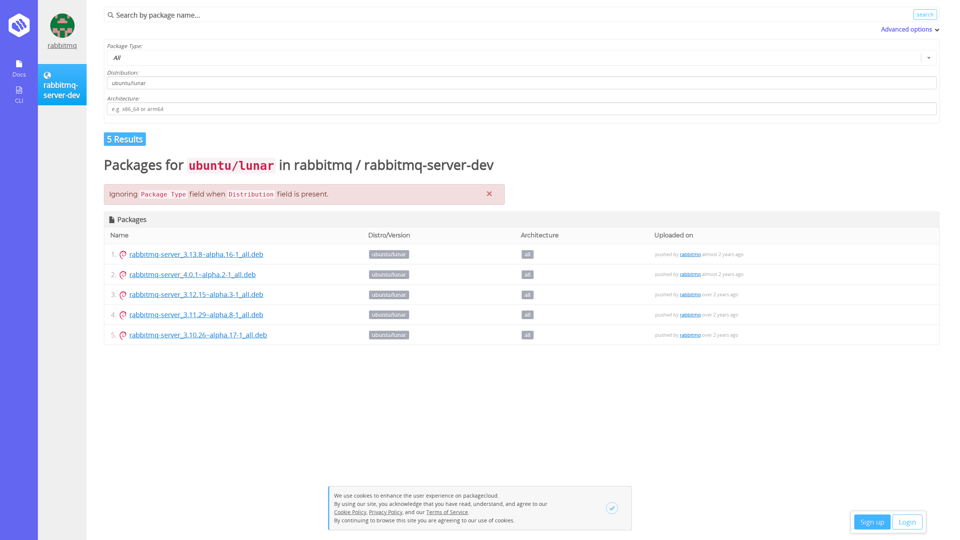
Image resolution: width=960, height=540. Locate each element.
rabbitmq (62, 45)
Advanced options (906, 29)
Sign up (872, 522)
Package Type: (124, 46)
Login (907, 522)
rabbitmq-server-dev (429, 165)
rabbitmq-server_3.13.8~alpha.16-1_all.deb (196, 254)
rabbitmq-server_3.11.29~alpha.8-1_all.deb (196, 314)
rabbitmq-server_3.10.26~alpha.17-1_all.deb (198, 334)
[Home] (19, 28)
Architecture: (123, 98)
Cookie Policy (350, 512)
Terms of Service (447, 512)
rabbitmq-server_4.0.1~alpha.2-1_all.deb (192, 274)
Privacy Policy (385, 512)
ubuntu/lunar (389, 254)
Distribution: (122, 72)
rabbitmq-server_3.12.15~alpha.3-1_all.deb (196, 294)
